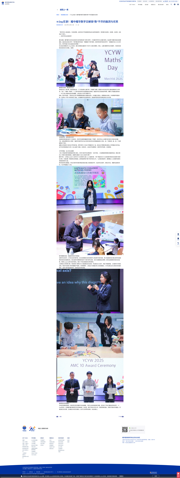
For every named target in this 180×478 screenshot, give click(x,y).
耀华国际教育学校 (10, 2)
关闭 (156, 476)
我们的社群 (160, 4)
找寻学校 (7, 4)
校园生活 (153, 4)
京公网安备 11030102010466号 (64, 472)
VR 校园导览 (151, 1)
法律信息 (31, 472)
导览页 (23, 472)
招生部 (146, 4)
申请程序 (139, 1)
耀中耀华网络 (159, 1)
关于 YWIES (132, 4)
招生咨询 (145, 1)
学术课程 (140, 4)
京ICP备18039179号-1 (49, 472)
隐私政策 (38, 472)
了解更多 (121, 476)
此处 (26, 468)
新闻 (167, 4)
